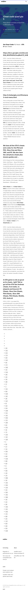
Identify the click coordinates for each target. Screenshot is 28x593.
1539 (6, 393)
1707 (6, 521)
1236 (6, 487)
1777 (6, 365)
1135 (6, 389)
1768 (6, 506)
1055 (6, 511)
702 (6, 449)
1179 (6, 420)
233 (6, 502)
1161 (6, 499)
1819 (6, 451)
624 (6, 463)
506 (6, 408)
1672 (6, 353)
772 (6, 432)
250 (6, 518)
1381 (6, 396)
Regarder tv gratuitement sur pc (8, 552)
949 (6, 526)
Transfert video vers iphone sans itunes (8, 575)
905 (6, 528)
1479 (6, 434)
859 (6, 523)
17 (5, 386)
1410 (6, 509)
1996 (6, 497)
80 (6, 403)
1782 (6, 415)
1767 (6, 437)
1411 (6, 369)
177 (6, 384)
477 (6, 446)
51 (5, 466)
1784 (6, 494)
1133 (6, 413)
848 (6, 456)
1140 (6, 350)
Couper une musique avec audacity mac (8, 571)
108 (6, 480)
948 (6, 470)
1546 (6, 530)
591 (6, 444)
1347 (6, 401)
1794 (6, 482)
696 (6, 461)
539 (6, 405)
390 (6, 374)
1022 (6, 360)
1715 (6, 514)
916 (6, 362)
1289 (6, 422)
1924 (6, 492)
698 (6, 516)
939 (6, 357)
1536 (6, 458)
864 (6, 391)
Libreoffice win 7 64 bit (19, 556)
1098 (6, 410)
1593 (6, 485)
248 (6, 398)
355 (6, 348)
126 (6, 430)
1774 (6, 355)
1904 (6, 417)
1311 (6, 454)
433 (6, 490)
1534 (6, 372)
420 (6, 377)
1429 (6, 439)
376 (6, 475)
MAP (4, 589)
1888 (6, 478)
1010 (6, 427)
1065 (6, 367)
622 (6, 425)
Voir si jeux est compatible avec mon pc (7, 557)
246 (6, 504)
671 (6, 468)
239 (6, 473)
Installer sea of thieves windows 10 (19, 552)
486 (6, 381)
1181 (6, 379)
